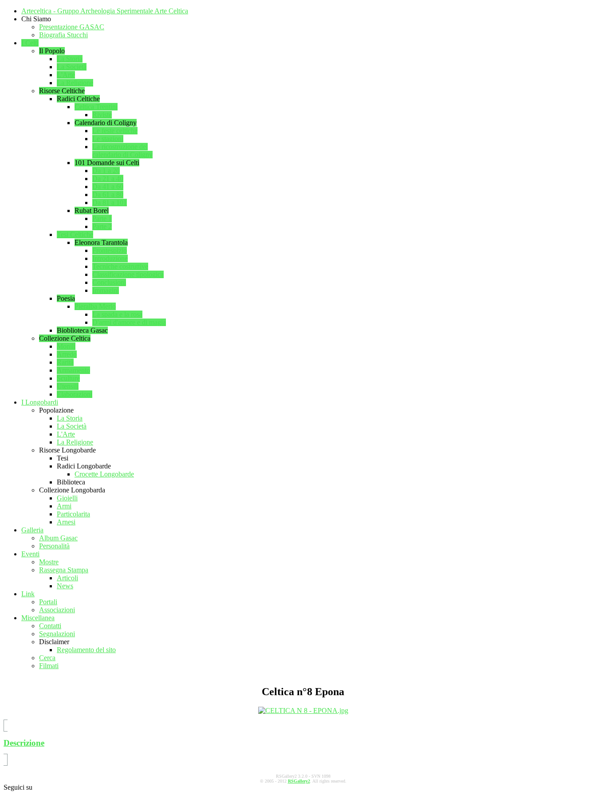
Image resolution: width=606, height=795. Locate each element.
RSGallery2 (299, 781)
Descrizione (24, 743)
